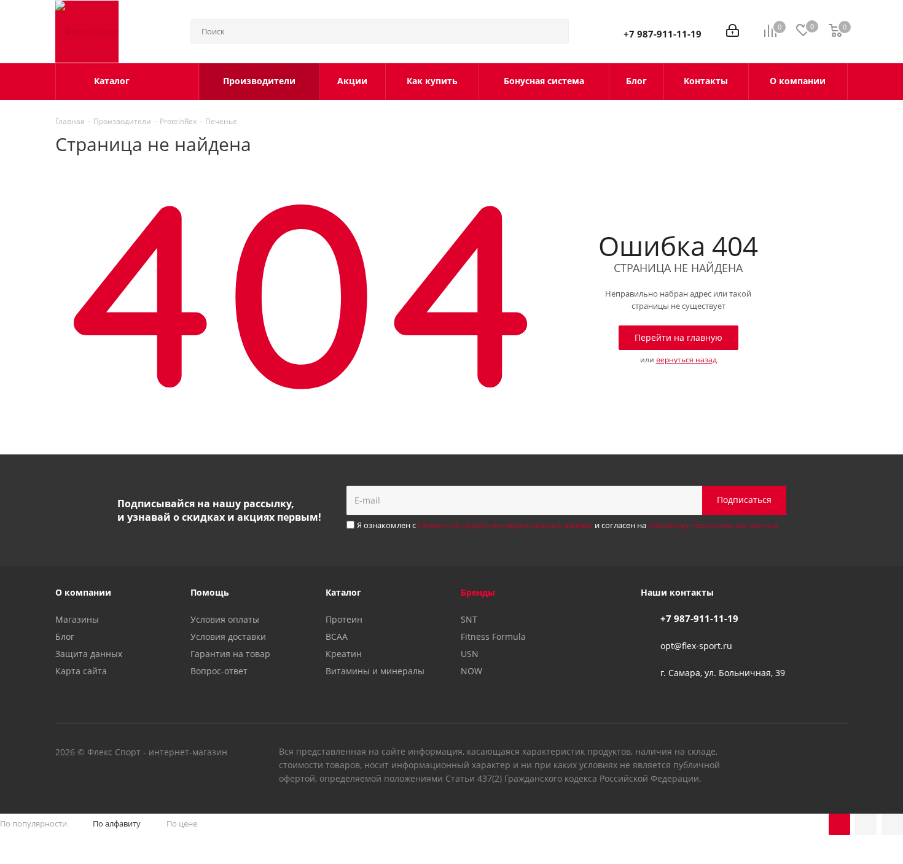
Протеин (344, 619)
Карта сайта (81, 671)
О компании (83, 592)
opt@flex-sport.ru (696, 646)
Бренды (478, 592)
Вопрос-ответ (219, 671)
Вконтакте (777, 753)
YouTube (808, 753)
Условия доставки (228, 636)
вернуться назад (686, 359)
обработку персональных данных (713, 525)
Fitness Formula (493, 636)
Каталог (343, 592)
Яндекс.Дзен (838, 753)
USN (470, 654)
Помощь (209, 592)
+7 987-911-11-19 (663, 34)
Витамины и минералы (375, 671)
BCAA (337, 636)
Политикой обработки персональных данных (505, 525)
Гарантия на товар (230, 654)
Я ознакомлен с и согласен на (567, 525)
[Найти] (554, 31)
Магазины (77, 619)
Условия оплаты (224, 619)
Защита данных (88, 654)
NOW (471, 671)
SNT (469, 619)
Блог (64, 636)
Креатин (344, 654)
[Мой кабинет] (732, 32)
